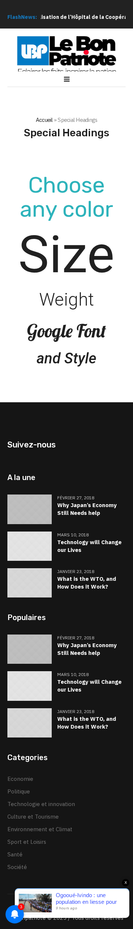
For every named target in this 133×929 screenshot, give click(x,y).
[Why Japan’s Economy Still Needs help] (29, 508)
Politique (18, 791)
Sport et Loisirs (26, 841)
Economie (20, 778)
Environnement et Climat (39, 829)
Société (17, 866)
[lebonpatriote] (66, 56)
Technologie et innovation (41, 804)
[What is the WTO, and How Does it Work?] (29, 582)
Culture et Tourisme (33, 816)
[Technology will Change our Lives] (29, 545)
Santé (15, 854)
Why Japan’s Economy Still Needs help (87, 509)
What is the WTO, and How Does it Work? (86, 582)
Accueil (44, 119)
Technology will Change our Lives (89, 546)
